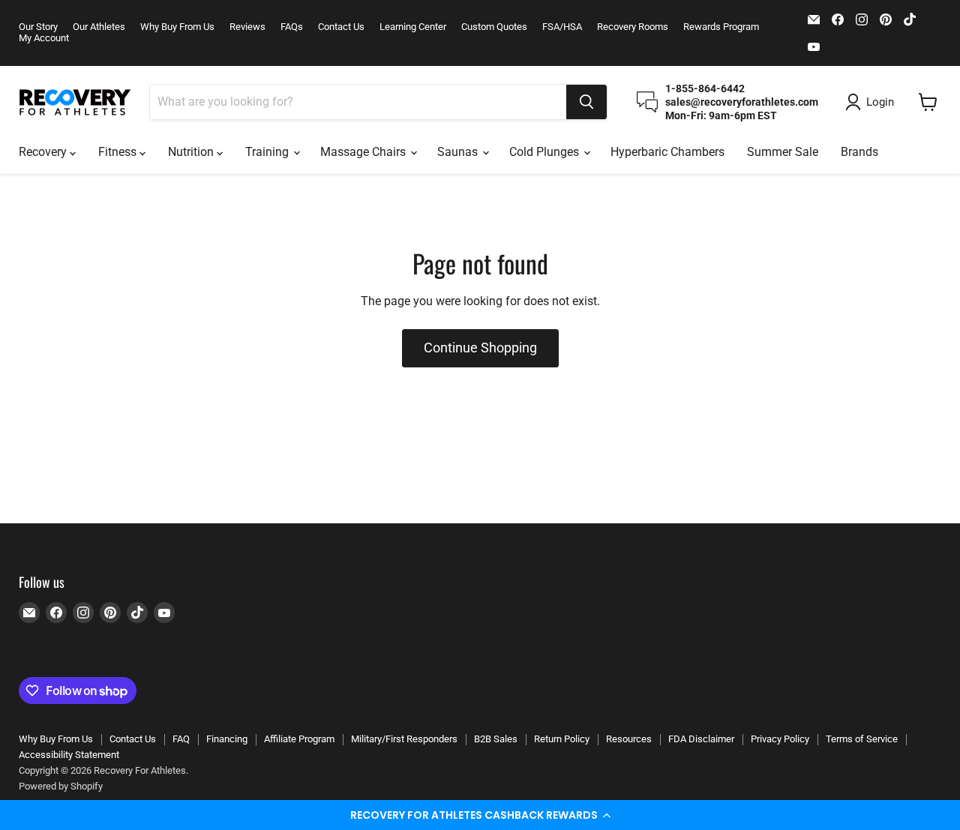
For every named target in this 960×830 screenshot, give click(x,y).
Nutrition (192, 152)
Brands (859, 152)
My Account (44, 38)
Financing (227, 739)
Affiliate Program (299, 739)
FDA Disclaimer (701, 739)
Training (268, 152)
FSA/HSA (562, 27)
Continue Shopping (480, 347)
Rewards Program (721, 27)
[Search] (586, 102)
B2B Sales (496, 739)
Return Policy (562, 739)
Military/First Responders (404, 739)
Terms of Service (862, 739)
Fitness (119, 152)
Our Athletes (99, 27)
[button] (480, 815)
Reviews (248, 27)
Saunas (459, 152)
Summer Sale (782, 152)
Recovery (44, 152)
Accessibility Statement (69, 754)
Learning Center (413, 27)
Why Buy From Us (177, 27)
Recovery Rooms (632, 27)
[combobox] (358, 102)
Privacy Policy (780, 739)
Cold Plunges (545, 152)
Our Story (38, 27)
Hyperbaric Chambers (667, 152)
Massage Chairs (364, 152)
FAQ (181, 739)
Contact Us (341, 27)
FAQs (291, 27)
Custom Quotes (494, 27)
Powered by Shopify (61, 786)
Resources (629, 739)
